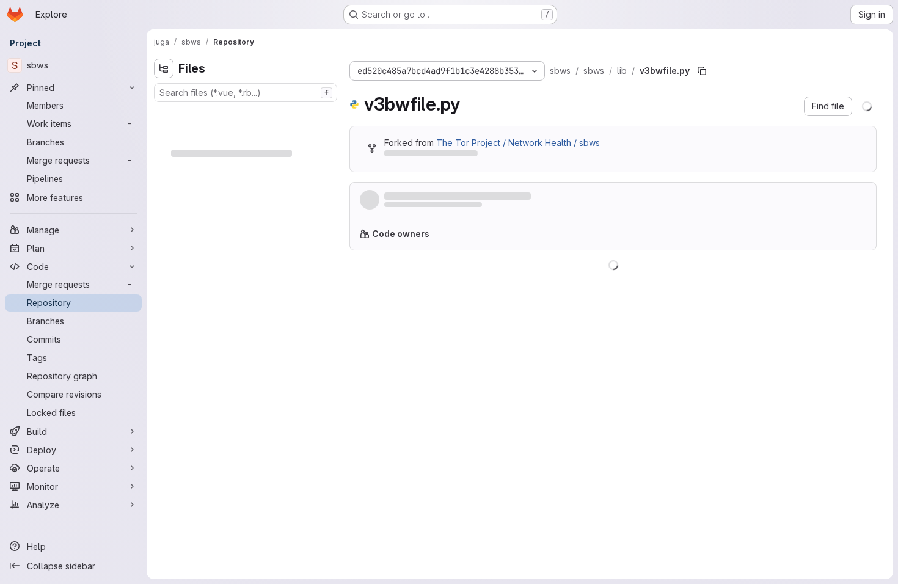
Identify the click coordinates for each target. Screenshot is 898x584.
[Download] (859, 280)
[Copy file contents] (818, 280)
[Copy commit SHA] (807, 202)
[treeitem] (246, 114)
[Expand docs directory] (163, 114)
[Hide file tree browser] (163, 68)
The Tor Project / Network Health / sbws (518, 142)
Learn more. (719, 238)
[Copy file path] (702, 71)
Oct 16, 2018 (457, 208)
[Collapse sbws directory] (163, 133)
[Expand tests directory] (163, 192)
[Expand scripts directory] (163, 173)
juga (392, 208)
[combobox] (245, 92)
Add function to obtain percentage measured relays (494, 196)
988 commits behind (425, 155)
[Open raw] (839, 280)
